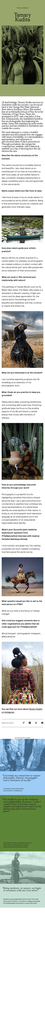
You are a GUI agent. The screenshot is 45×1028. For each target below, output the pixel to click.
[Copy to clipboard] (23, 723)
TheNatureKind (23, 8)
